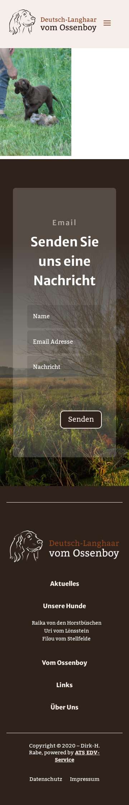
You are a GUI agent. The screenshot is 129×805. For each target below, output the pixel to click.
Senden (81, 419)
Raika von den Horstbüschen (66, 624)
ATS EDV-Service (77, 756)
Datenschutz (45, 781)
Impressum (85, 781)
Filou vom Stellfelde (66, 640)
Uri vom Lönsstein (66, 632)
